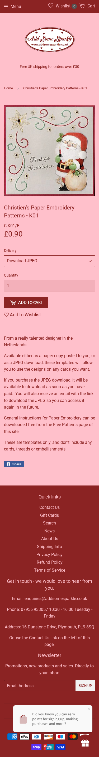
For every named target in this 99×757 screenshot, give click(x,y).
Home (8, 88)
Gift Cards (49, 515)
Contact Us (49, 507)
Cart (90, 5)
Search (49, 523)
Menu (16, 6)
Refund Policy (50, 562)
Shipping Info (49, 546)
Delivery (10, 250)
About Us (49, 538)
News (49, 530)
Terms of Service (49, 570)
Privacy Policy (49, 554)
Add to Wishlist (25, 314)
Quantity (11, 275)
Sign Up (85, 686)
